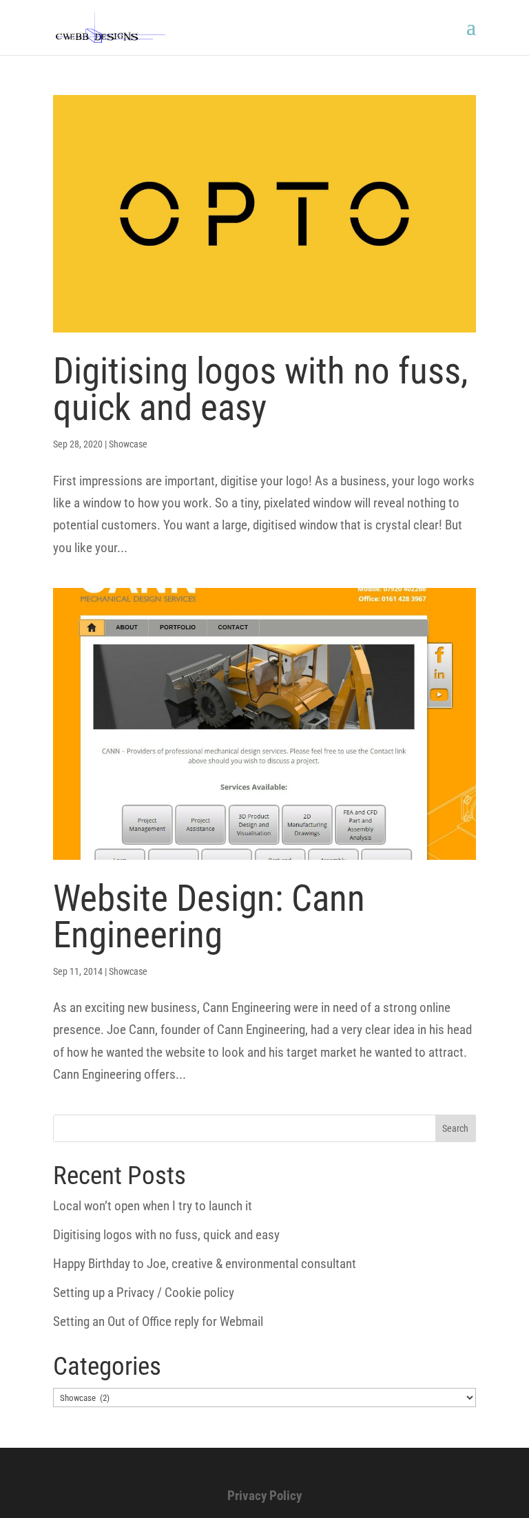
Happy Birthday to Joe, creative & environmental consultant (204, 1264)
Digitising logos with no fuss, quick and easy (260, 389)
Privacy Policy (264, 1496)
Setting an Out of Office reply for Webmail (158, 1321)
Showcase (128, 444)
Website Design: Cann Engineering (209, 916)
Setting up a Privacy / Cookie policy (143, 1292)
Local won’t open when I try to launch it (152, 1206)
